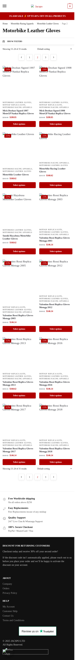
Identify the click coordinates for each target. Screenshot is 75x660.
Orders (6, 588)
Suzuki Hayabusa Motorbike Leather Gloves (17, 237)
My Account (9, 606)
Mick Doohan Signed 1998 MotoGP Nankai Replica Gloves (54, 112)
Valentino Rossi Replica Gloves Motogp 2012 (54, 306)
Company (7, 584)
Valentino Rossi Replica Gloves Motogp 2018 (54, 450)
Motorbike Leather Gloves (48, 23)
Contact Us (8, 615)
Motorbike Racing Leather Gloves (52, 170)
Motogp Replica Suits (14, 105)
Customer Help (10, 611)
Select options (19, 124)
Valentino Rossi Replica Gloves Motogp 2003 (54, 239)
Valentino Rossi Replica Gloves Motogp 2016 (54, 383)
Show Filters (14, 41)
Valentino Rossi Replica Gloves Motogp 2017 (18, 450)
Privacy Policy (10, 593)
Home (5, 23)
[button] (69, 6)
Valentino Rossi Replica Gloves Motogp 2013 (18, 383)
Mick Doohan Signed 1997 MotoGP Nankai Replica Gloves (18, 112)
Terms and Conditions (13, 620)
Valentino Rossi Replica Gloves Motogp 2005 (18, 317)
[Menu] (8, 6)
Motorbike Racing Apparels (22, 23)
